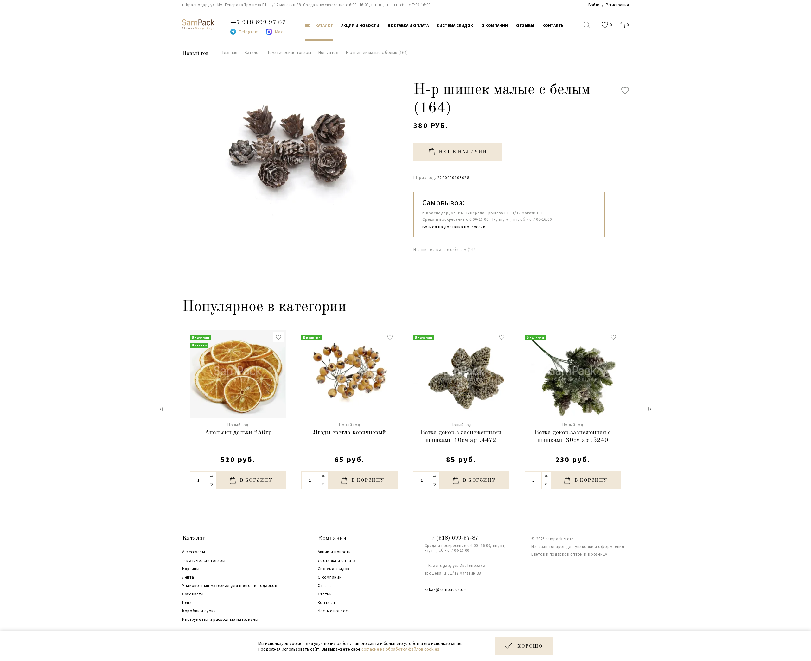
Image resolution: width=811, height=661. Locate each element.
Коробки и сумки (199, 610)
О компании (330, 577)
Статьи (325, 594)
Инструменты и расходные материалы (220, 619)
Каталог (193, 538)
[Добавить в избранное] (625, 90)
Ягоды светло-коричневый (349, 432)
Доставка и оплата (337, 560)
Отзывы (325, 585)
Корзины (191, 568)
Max (279, 32)
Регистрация (617, 5)
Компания (332, 538)
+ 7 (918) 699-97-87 (451, 538)
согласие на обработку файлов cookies (400, 649)
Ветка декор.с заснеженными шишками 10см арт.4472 (460, 436)
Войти (593, 5)
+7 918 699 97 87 (258, 22)
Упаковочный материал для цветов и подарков (229, 585)
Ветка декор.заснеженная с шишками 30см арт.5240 (572, 436)
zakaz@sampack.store (446, 589)
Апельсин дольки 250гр (238, 432)
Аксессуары (193, 552)
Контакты (327, 602)
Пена (187, 602)
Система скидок (333, 568)
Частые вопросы (334, 610)
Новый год (195, 53)
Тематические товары (203, 560)
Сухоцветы (193, 594)
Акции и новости (334, 552)
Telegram (249, 32)
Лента (188, 577)
